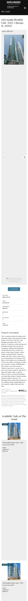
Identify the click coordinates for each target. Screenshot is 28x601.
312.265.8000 (10, 7)
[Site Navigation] (25, 8)
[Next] (24, 157)
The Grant (5, 11)
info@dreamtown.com (12, 6)
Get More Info (14, 289)
